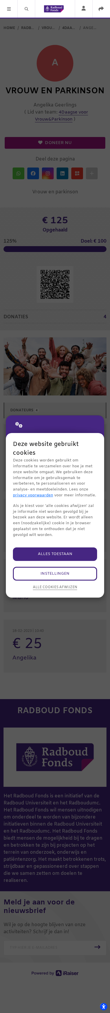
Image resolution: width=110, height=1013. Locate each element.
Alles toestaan (55, 554)
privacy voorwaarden (33, 495)
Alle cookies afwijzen (55, 587)
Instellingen (55, 573)
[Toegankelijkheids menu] (103, 1006)
